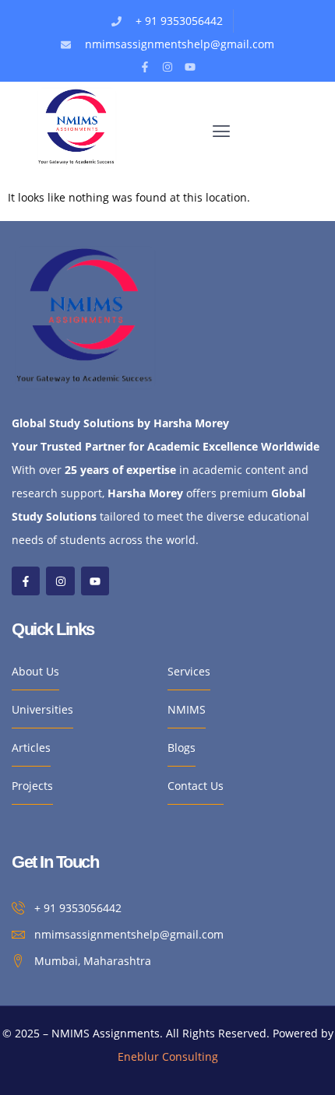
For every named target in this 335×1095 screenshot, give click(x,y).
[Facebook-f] (144, 66)
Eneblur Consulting (168, 1056)
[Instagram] (167, 66)
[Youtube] (190, 66)
